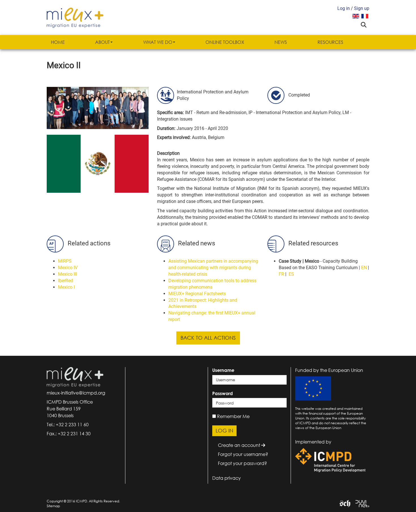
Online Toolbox (224, 42)
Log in (343, 8)
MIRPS (65, 261)
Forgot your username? (243, 454)
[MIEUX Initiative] (75, 17)
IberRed (65, 280)
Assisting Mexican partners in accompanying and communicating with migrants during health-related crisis (213, 267)
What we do (157, 42)
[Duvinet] (360, 503)
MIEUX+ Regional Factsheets (197, 293)
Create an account (239, 445)
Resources (330, 42)
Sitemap (53, 506)
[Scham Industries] (342, 503)
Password (222, 393)
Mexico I (66, 287)
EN (364, 267)
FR (281, 274)
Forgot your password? (242, 463)
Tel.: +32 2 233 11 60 (68, 424)
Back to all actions (208, 338)
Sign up (361, 8)
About (102, 42)
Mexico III (67, 274)
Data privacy (226, 478)
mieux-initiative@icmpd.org (76, 393)
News (281, 42)
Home (58, 42)
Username (223, 370)
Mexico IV (68, 267)
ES (291, 274)
